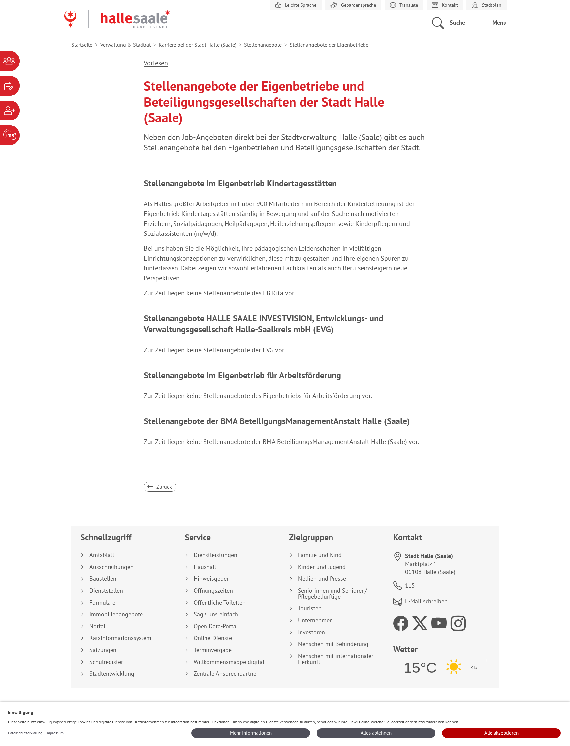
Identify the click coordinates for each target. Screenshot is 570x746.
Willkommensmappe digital (229, 662)
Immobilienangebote (116, 614)
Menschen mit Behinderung (333, 644)
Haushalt (205, 567)
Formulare (102, 603)
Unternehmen (315, 620)
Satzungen (102, 650)
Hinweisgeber (211, 579)
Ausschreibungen (111, 567)
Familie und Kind (320, 555)
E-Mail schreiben (426, 601)
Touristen (310, 608)
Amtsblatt (101, 555)
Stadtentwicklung (111, 674)
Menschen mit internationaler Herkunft (335, 659)
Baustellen (102, 579)
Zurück (163, 486)
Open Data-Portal (216, 626)
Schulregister (106, 662)
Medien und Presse (322, 579)
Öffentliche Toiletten (220, 603)
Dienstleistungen (215, 555)
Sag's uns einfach (216, 614)
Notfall (98, 626)
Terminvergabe (213, 650)
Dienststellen (106, 591)
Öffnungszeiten (213, 591)
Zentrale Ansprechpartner (226, 674)
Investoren (311, 632)
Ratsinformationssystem (120, 638)
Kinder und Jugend (322, 567)
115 (410, 585)
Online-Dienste (213, 638)
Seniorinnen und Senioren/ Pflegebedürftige (332, 594)
